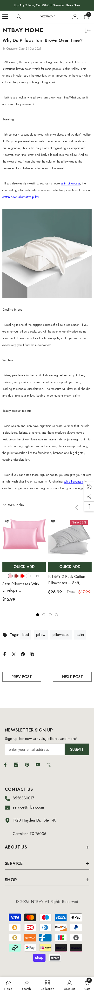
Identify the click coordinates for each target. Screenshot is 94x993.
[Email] (32, 654)
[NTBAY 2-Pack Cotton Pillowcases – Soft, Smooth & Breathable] (70, 538)
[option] (24, 561)
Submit (77, 749)
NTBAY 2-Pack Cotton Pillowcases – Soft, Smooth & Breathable (66, 580)
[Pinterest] (23, 654)
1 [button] (37, 614)
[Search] (19, 17)
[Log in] (75, 16)
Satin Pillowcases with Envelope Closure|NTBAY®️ (23, 587)
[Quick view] (7, 521)
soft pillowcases (73, 481)
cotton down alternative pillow (20, 197)
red (22, 576)
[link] (26, 985)
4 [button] (56, 614)
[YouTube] (37, 764)
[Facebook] (4, 654)
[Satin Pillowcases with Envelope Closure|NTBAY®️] (24, 538)
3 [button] (50, 614)
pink (10, 576)
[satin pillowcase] (47, 253)
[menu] (5, 17)
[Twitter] (14, 654)
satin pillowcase (70, 183)
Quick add (24, 566)
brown (16, 576)
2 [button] (43, 614)
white (28, 576)
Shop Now (73, 5)
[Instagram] (16, 764)
